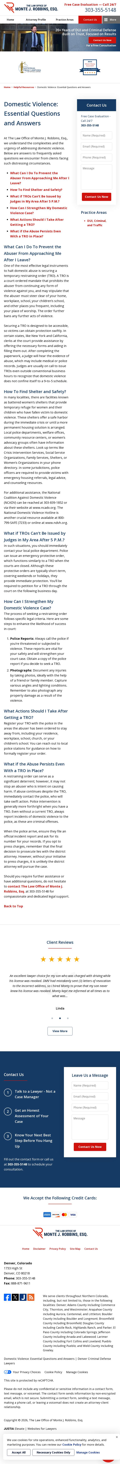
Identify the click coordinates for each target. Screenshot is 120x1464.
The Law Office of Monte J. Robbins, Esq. (56, 1420)
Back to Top (13, 906)
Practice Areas (65, 19)
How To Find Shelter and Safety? (36, 190)
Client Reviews (60, 942)
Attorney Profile (36, 19)
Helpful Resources (24, 87)
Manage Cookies (77, 1372)
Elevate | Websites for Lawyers (30, 1429)
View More (60, 1031)
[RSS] (30, 1297)
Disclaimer (39, 1248)
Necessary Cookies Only (53, 1452)
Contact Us (90, 19)
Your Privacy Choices (27, 1372)
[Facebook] (7, 1297)
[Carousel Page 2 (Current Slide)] (60, 1018)
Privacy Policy (58, 1248)
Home (10, 19)
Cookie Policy (53, 1372)
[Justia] (23, 1297)
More (113, 19)
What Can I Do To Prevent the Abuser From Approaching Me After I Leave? (39, 178)
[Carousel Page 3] (68, 1018)
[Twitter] (15, 1297)
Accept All (19, 1452)
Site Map (75, 1248)
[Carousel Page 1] (52, 1018)
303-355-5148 (100, 9)
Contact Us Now (102, 40)
